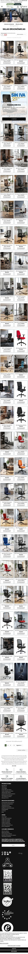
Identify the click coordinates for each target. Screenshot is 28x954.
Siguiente (19, 745)
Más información (4, 943)
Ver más (14, 765)
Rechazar (14, 951)
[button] (23, 7)
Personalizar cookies (14, 946)
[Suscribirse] (25, 845)
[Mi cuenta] (18, 7)
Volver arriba (22, 750)
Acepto (14, 948)
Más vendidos (21, 34)
